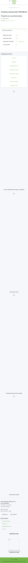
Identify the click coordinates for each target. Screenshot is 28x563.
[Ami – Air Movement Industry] (14, 2)
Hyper (16, 559)
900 (16, 38)
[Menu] (2, 2)
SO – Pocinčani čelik (20, 41)
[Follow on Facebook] (11, 536)
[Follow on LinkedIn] (17, 536)
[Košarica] (26, 2)
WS (18, 7)
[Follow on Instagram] (14, 536)
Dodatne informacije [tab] (7, 30)
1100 (17, 35)
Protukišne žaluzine (13, 7)
